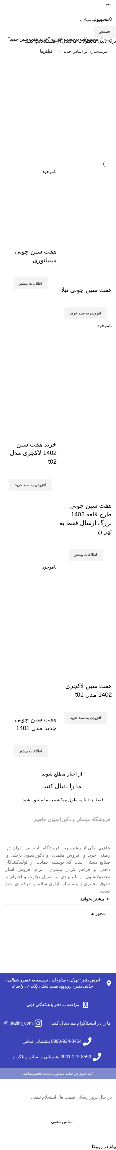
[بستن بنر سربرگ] (109, 1087)
